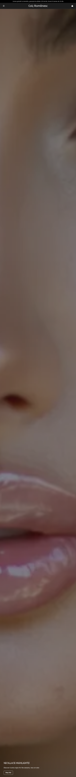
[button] (4, 6)
